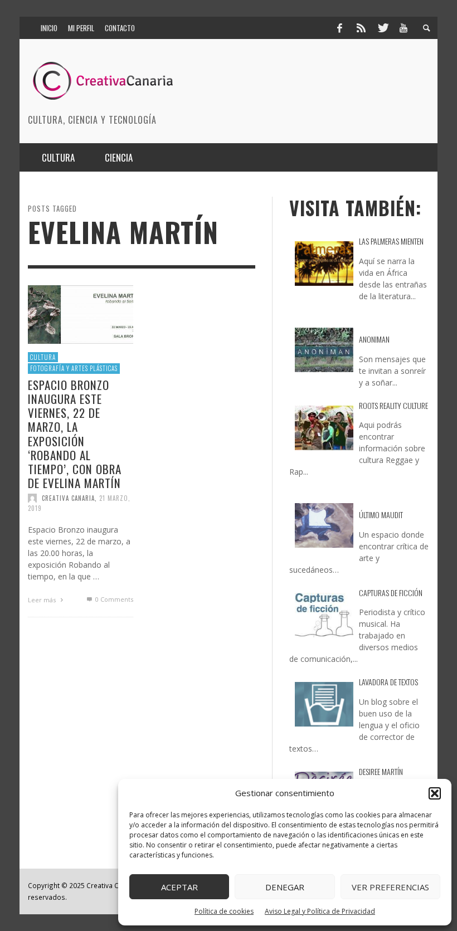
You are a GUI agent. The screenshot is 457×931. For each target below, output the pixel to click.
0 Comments (113, 599)
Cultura (43, 357)
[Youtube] (403, 28)
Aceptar (179, 887)
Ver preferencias (390, 887)
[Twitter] (382, 28)
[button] (434, 793)
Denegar (284, 887)
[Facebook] (339, 28)
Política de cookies (224, 911)
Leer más (42, 600)
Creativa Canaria (68, 498)
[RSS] (361, 28)
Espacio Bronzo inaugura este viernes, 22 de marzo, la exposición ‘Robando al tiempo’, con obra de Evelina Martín (74, 433)
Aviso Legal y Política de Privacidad (320, 911)
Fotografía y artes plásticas (74, 368)
